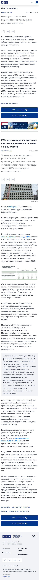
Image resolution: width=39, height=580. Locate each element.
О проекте (6, 553)
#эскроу (4, 511)
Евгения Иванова (6, 12)
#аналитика (5, 507)
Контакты (6, 549)
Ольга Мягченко (6, 151)
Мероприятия (23, 554)
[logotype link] (6, 2)
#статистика (16, 507)
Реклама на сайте (22, 549)
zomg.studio (6, 576)
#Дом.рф (27, 507)
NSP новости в (18, 110)
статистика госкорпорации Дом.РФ (15, 237)
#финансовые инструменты (19, 511)
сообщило (12, 207)
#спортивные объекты (9, 103)
